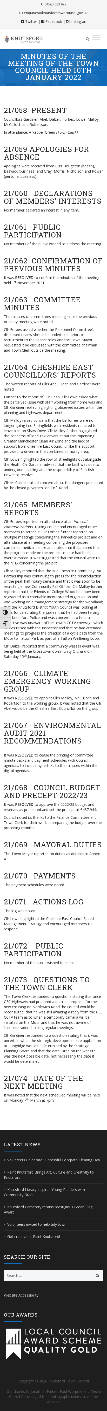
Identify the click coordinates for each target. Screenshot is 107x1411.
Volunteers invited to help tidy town (36, 1224)
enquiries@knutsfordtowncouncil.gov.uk (56, 12)
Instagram (79, 21)
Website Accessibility (21, 1295)
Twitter (31, 21)
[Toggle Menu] (96, 37)
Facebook (53, 21)
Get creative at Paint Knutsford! (33, 1236)
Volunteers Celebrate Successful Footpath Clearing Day (53, 1159)
